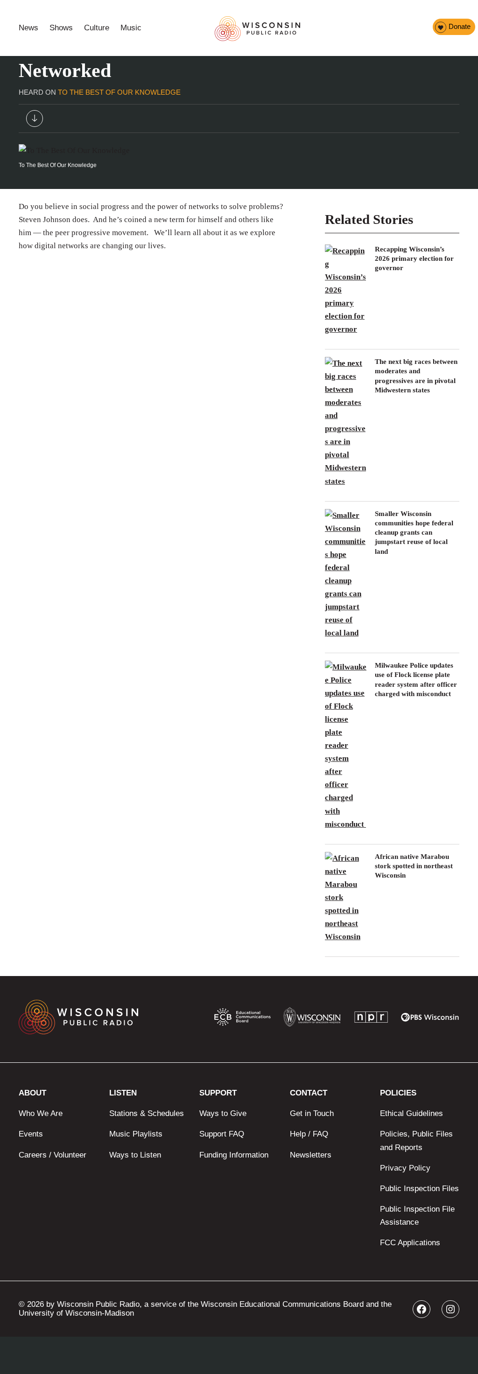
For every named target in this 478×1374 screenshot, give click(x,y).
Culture (96, 27)
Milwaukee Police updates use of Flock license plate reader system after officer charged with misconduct (416, 679)
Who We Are (41, 1113)
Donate (460, 26)
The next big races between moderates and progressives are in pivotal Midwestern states (416, 376)
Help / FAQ (309, 1134)
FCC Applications (410, 1242)
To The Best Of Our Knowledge (119, 92)
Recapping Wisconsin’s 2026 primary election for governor (414, 258)
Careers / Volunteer (52, 1155)
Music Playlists (135, 1134)
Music (130, 27)
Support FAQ (221, 1134)
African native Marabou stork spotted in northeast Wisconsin (414, 866)
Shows (61, 27)
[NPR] (371, 1019)
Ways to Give (222, 1113)
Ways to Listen (135, 1155)
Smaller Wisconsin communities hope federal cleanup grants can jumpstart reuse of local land (414, 532)
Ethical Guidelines (411, 1113)
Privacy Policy (405, 1168)
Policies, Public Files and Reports (416, 1140)
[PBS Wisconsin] (430, 1019)
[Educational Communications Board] (242, 1019)
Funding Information (233, 1155)
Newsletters (310, 1155)
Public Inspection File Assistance (417, 1216)
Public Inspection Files (419, 1188)
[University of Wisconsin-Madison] (312, 1019)
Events (31, 1134)
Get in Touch (312, 1113)
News (28, 27)
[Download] (34, 121)
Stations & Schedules (146, 1113)
